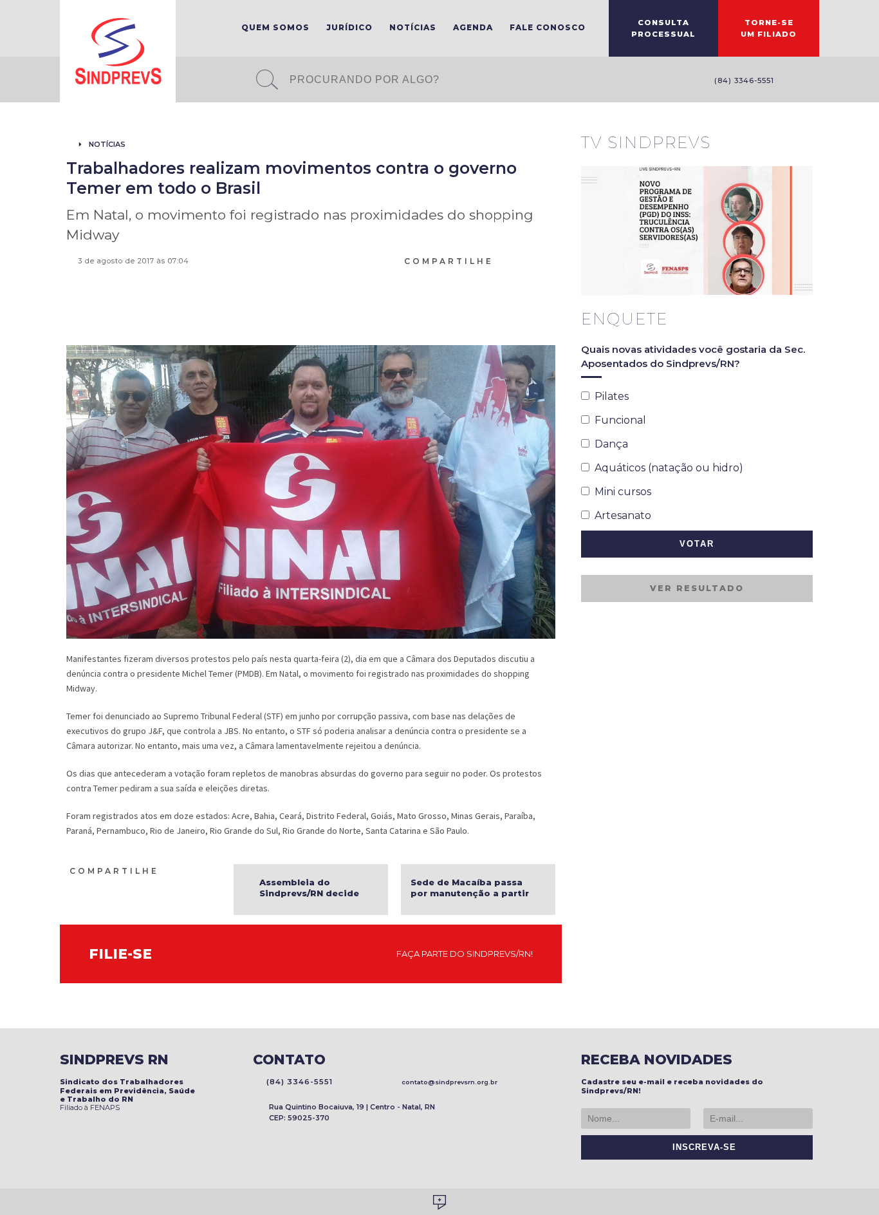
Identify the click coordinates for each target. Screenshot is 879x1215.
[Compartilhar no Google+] (549, 260)
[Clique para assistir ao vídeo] (697, 230)
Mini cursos (620, 491)
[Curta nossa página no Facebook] (793, 81)
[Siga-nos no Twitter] (812, 81)
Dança (608, 444)
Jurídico (349, 27)
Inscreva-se (701, 1147)
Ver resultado (697, 588)
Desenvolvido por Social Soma (439, 1202)
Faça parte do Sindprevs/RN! (462, 953)
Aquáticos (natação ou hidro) (666, 468)
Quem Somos (275, 27)
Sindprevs (118, 51)
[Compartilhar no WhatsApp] (503, 260)
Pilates (609, 396)
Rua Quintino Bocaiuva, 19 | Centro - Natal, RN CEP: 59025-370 (352, 1112)
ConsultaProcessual (663, 28)
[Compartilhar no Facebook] (518, 260)
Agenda (473, 27)
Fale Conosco (548, 27)
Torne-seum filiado (769, 28)
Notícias (412, 27)
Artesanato (620, 515)
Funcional (617, 420)
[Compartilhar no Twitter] (534, 260)
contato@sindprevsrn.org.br (447, 1082)
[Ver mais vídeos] (806, 144)
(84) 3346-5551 (741, 80)
